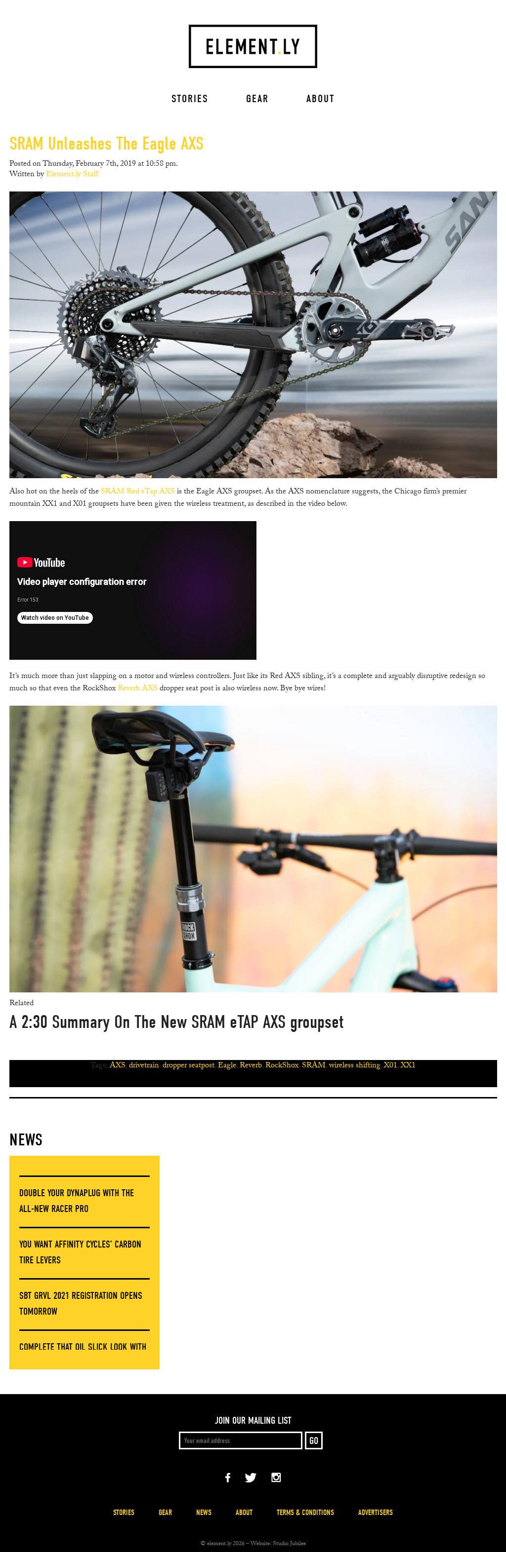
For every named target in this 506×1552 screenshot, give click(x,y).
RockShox (281, 1066)
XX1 (408, 1066)
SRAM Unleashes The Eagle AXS (106, 143)
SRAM (314, 1066)
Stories (190, 98)
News (26, 1140)
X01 (390, 1066)
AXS (118, 1066)
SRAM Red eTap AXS (138, 492)
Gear (257, 98)
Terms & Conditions (305, 1512)
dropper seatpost (188, 1066)
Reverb (251, 1066)
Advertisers (375, 1512)
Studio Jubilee (289, 1544)
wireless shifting (354, 1066)
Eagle (227, 1066)
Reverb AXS (138, 689)
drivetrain (144, 1066)
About (320, 98)
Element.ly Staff (72, 175)
